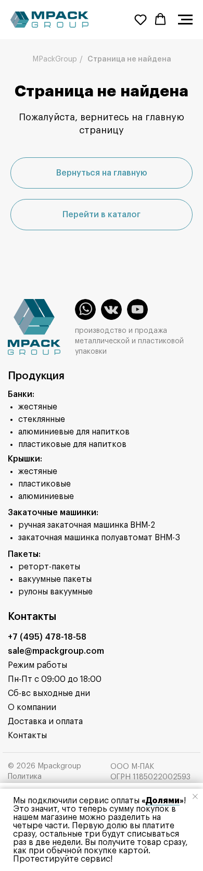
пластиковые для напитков (72, 444)
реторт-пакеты (49, 567)
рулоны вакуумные (55, 592)
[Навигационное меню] (185, 20)
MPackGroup (54, 59)
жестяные (37, 407)
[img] (85, 309)
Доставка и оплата (45, 721)
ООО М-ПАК (132, 766)
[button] (140, 19)
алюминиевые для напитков (74, 432)
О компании (32, 707)
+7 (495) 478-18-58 (47, 637)
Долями (163, 801)
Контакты (27, 735)
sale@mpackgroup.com (56, 651)
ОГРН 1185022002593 (150, 777)
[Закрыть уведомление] (195, 796)
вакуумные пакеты (55, 579)
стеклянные (41, 419)
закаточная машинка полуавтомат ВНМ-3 (99, 537)
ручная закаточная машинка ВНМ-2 (86, 525)
